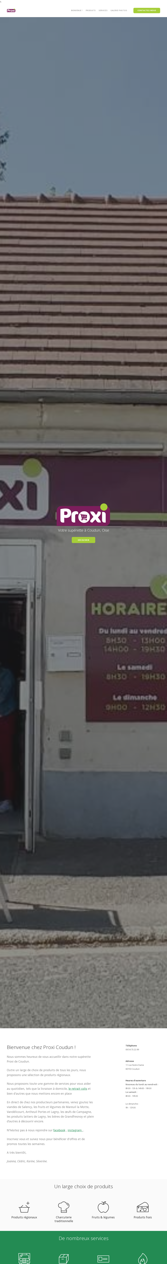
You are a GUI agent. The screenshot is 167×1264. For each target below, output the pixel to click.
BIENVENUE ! (77, 10)
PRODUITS (91, 10)
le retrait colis (77, 1089)
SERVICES (103, 10)
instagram (75, 1130)
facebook (59, 1130)
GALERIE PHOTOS (119, 10)
